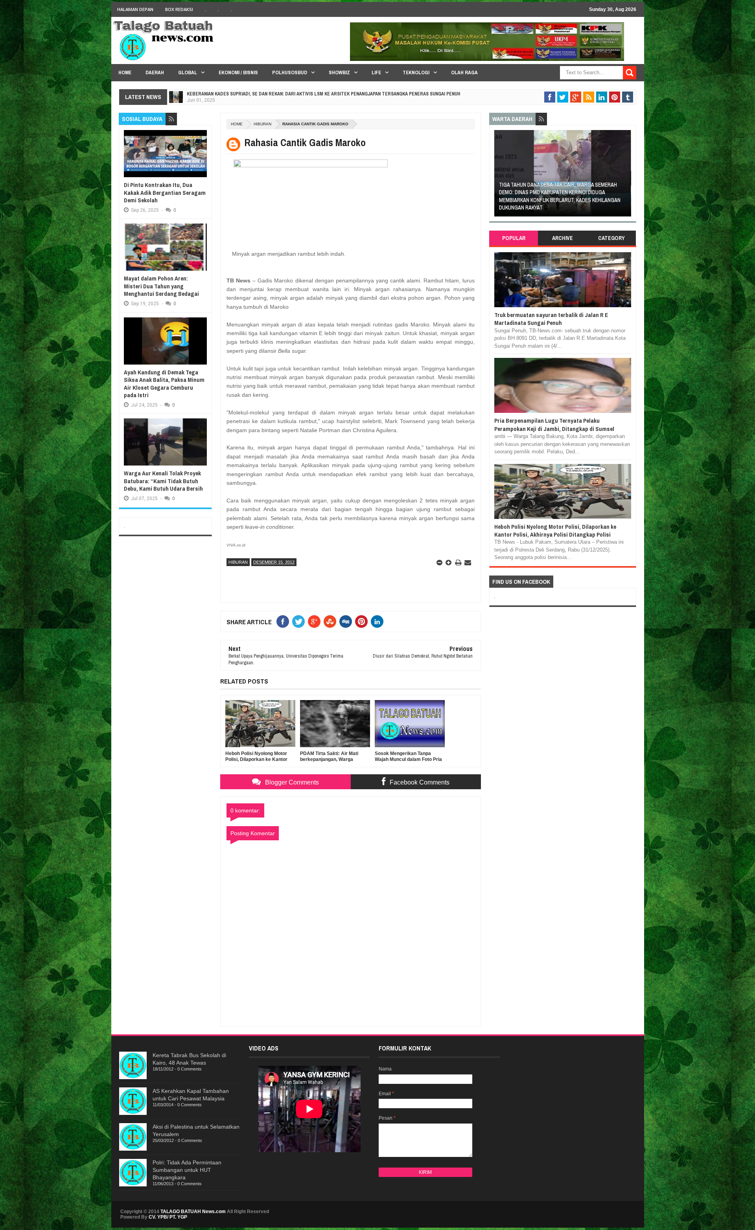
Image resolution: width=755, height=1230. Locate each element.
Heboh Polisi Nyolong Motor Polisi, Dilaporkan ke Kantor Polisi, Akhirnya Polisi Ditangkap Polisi (555, 530)
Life (376, 72)
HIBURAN (262, 124)
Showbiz (339, 72)
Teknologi (416, 72)
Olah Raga (464, 72)
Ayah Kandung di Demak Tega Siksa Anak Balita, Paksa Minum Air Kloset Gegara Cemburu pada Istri (164, 384)
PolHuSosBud (289, 72)
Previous (498, 176)
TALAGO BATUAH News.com (193, 1211)
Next (626, 176)
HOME (124, 72)
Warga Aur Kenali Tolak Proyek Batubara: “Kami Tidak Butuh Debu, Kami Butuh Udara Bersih (163, 481)
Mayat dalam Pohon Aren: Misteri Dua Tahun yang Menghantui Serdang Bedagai (161, 286)
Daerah (154, 72)
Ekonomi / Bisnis (238, 72)
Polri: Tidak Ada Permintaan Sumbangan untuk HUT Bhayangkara (187, 1170)
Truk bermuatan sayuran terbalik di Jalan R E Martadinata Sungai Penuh (551, 319)
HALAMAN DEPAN (135, 9)
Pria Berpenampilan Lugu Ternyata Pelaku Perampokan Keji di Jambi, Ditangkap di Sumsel (554, 424)
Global (187, 72)
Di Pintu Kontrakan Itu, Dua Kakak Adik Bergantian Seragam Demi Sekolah (165, 192)
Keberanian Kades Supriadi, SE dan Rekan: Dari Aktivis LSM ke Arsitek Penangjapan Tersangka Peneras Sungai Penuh (323, 94)
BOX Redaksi (179, 9)
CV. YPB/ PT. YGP (168, 1217)
